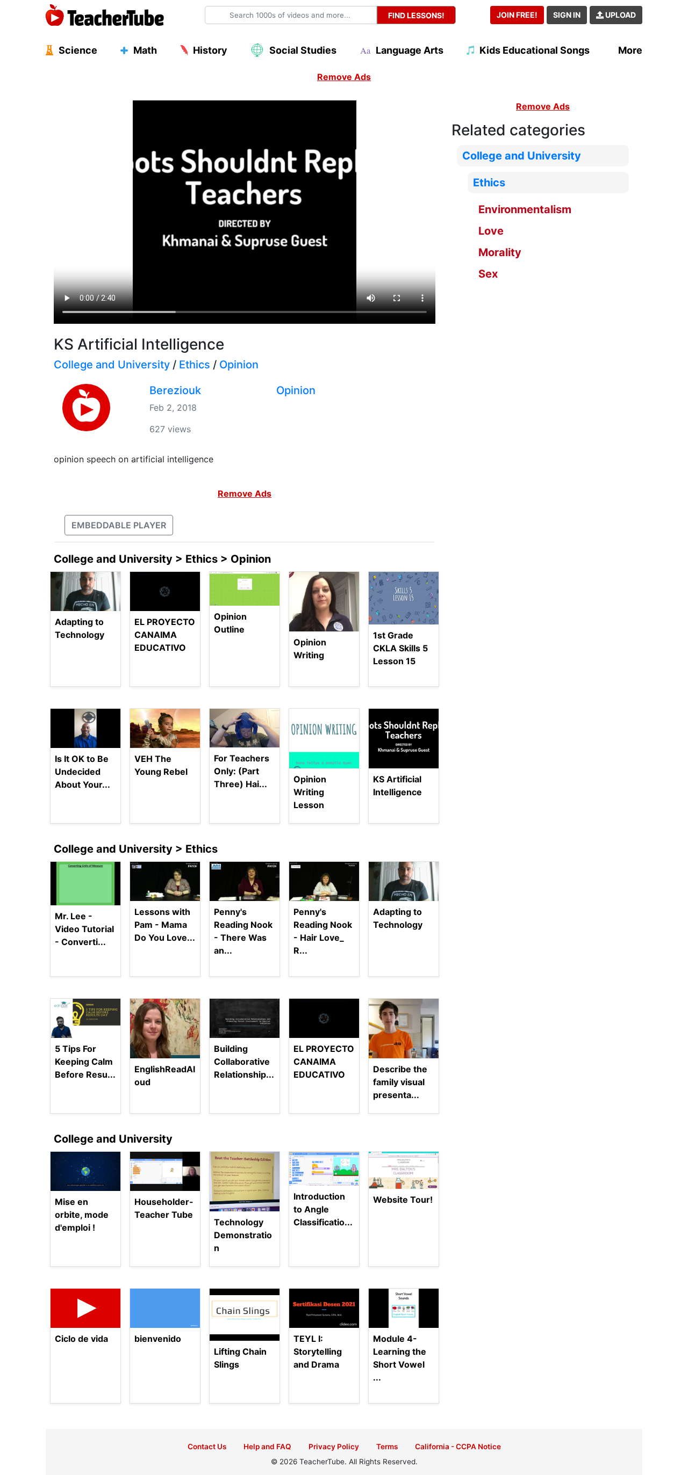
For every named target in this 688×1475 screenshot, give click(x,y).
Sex (488, 273)
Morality (499, 252)
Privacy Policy (334, 1446)
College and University (112, 364)
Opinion (239, 364)
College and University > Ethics (136, 848)
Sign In (566, 14)
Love (491, 230)
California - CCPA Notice (458, 1446)
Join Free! (517, 14)
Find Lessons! (416, 15)
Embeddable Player (118, 525)
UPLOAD (620, 14)
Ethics (194, 364)
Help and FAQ (267, 1446)
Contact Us (207, 1446)
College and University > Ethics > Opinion (162, 559)
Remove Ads (344, 76)
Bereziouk (175, 390)
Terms (387, 1446)
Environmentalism (524, 209)
